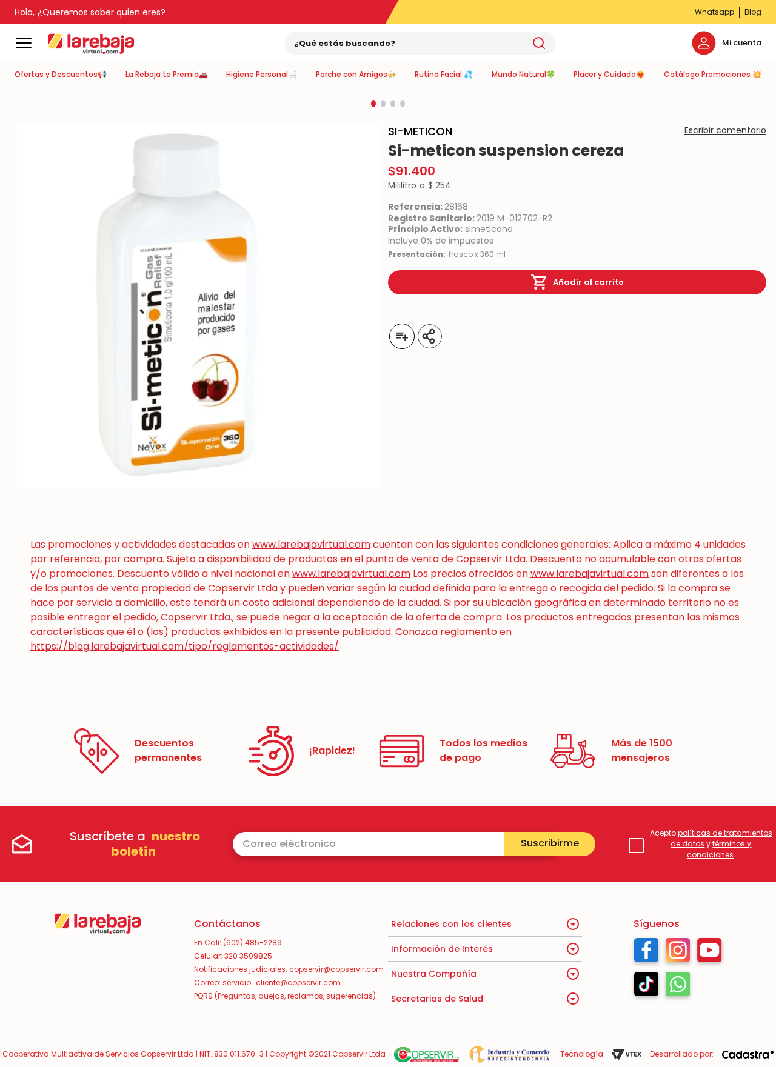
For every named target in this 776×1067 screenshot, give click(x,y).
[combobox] (420, 43)
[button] (373, 103)
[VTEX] (626, 1054)
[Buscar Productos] (539, 43)
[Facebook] (646, 953)
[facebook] (470, 336)
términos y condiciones (719, 849)
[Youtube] (710, 953)
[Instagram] (678, 953)
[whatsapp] (507, 336)
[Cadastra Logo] (748, 1055)
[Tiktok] (646, 987)
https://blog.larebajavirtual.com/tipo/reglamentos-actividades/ (184, 646)
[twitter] (489, 336)
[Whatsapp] (678, 987)
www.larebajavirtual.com (311, 544)
